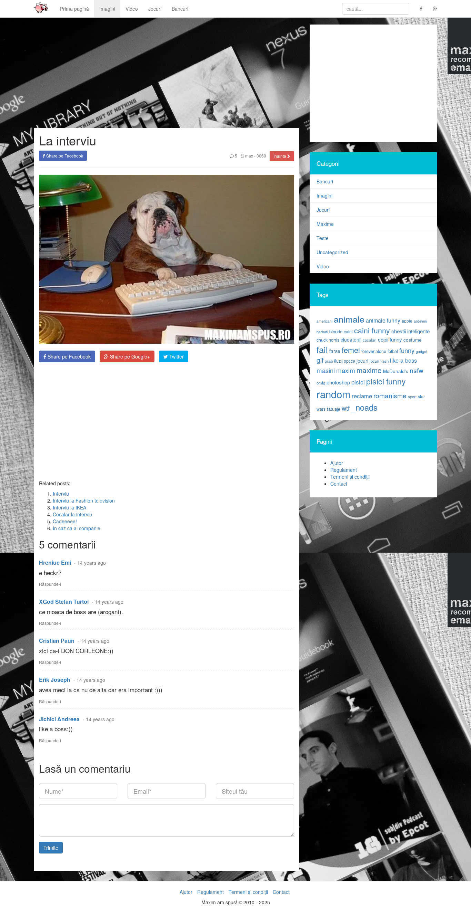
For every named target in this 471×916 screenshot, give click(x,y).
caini (348, 331)
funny (406, 350)
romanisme (390, 395)
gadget (421, 351)
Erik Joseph (54, 680)
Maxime (325, 223)
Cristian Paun (56, 641)
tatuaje (333, 408)
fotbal (393, 351)
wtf (346, 407)
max (248, 156)
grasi (329, 361)
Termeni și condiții (350, 476)
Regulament (343, 469)
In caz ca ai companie (76, 528)
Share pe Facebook (64, 156)
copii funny (390, 339)
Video (132, 8)
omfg (321, 382)
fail (322, 349)
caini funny (372, 330)
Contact (338, 483)
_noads (364, 407)
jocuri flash (379, 361)
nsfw (416, 370)
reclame (362, 396)
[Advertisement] (166, 421)
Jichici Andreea (59, 719)
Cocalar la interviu (72, 514)
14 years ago (91, 562)
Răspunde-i (50, 584)
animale (349, 319)
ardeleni (420, 321)
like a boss (403, 360)
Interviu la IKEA (69, 507)
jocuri (362, 360)
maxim (345, 370)
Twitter (176, 356)
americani (324, 321)
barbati (322, 331)
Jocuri (154, 8)
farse (334, 350)
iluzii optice (344, 361)
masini (326, 370)
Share (68, 356)
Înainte (280, 156)
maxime (369, 370)
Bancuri (180, 8)
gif (320, 360)
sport (412, 396)
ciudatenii (351, 339)
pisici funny (386, 381)
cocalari (370, 340)
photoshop (338, 382)
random (333, 394)
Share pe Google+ (129, 356)
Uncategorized (332, 252)
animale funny (383, 320)
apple (407, 321)
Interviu (61, 493)
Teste (323, 238)
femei (351, 349)
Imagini (107, 8)
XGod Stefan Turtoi (64, 601)
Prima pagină (74, 8)
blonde (335, 331)
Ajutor (336, 462)
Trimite (50, 847)
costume (412, 339)
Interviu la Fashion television (84, 500)
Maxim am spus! (38, 8)
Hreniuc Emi (55, 562)
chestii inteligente (410, 331)
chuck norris (328, 340)
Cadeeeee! (65, 521)
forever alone (373, 351)
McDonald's (395, 371)
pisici (358, 382)
